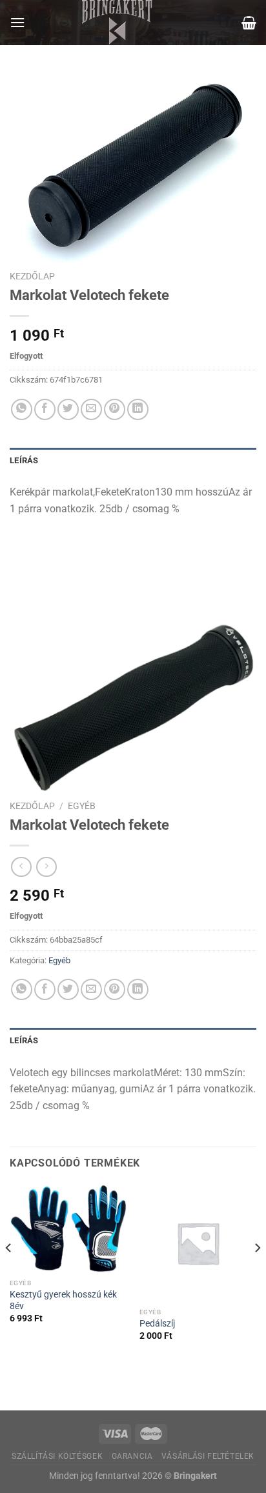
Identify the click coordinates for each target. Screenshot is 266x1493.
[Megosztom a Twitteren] (68, 409)
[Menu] (17, 22)
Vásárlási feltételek (207, 1456)
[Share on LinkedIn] (137, 409)
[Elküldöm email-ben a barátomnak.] (91, 409)
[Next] (257, 1274)
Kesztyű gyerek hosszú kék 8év (63, 1300)
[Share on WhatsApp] (21, 409)
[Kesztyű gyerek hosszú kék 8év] (68, 1229)
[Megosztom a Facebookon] (45, 409)
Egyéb (82, 806)
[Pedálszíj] (197, 1243)
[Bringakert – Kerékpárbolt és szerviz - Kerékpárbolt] (117, 22)
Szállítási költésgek (57, 1456)
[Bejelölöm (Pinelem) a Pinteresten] (114, 409)
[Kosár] (248, 22)
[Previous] (9, 1274)
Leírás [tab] (24, 460)
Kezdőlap (32, 276)
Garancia (132, 1456)
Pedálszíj (157, 1323)
